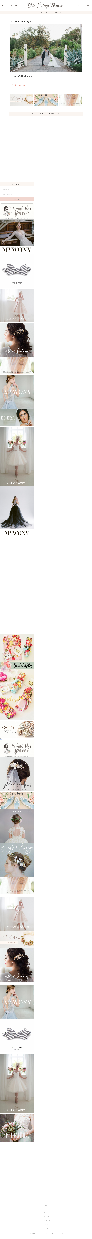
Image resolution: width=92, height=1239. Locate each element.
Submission (46, 1220)
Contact (46, 1209)
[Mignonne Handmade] (70, 100)
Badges (46, 1228)
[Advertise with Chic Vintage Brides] (17, 211)
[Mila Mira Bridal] (17, 1128)
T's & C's (46, 1217)
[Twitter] (16, 5)
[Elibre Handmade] (21, 100)
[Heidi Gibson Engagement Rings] (17, 729)
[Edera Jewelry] (17, 417)
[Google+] (24, 85)
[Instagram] (6, 5)
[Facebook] (2, 5)
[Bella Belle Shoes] (46, 100)
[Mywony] (17, 237)
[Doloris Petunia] (17, 826)
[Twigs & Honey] (17, 860)
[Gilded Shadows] (17, 340)
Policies (46, 1213)
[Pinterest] (11, 5)
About (46, 1205)
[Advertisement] (17, 167)
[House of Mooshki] (17, 305)
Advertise (46, 1224)
